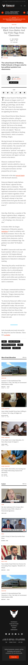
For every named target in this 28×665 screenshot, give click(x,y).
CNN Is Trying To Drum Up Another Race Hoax (13, 537)
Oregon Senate (6, 348)
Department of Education (8, 344)
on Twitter (7, 335)
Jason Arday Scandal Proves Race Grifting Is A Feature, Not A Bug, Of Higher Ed (13, 412)
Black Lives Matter (14, 341)
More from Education (8, 357)
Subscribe (14, 657)
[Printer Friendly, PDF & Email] (24, 93)
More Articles (13, 82)
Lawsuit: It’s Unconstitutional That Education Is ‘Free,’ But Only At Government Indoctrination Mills (14, 382)
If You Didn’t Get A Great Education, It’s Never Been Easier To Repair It (12, 441)
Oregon (20, 344)
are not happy (20, 175)
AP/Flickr (5, 57)
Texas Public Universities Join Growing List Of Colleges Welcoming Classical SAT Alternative (13, 470)
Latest (3, 484)
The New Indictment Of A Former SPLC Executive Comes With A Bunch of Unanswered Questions (12, 509)
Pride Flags (16, 348)
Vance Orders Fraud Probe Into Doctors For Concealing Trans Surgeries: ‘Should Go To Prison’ (13, 565)
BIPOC (4, 341)
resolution (4, 231)
